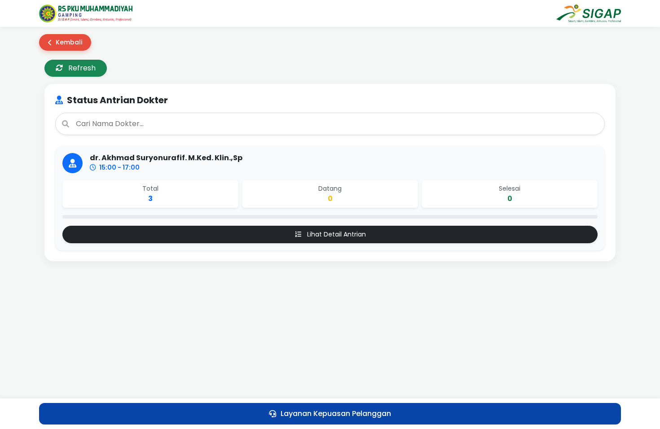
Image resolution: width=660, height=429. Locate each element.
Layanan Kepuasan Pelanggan (336, 413)
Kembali (69, 42)
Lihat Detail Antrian (335, 234)
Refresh (81, 68)
